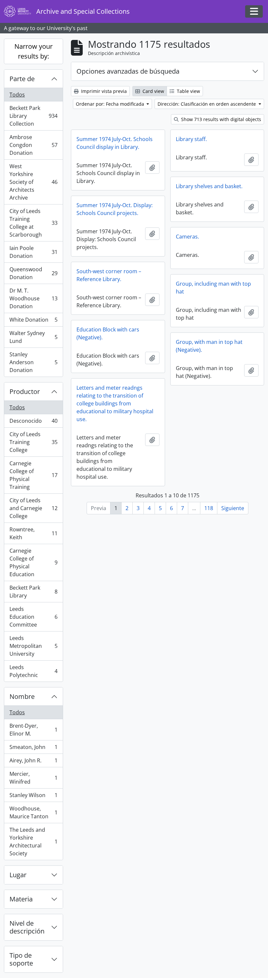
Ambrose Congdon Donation (33, 144)
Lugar (17, 874)
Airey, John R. (33, 762)
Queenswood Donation (33, 273)
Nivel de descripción (26, 927)
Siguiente (232, 508)
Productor (24, 391)
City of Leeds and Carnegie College (33, 508)
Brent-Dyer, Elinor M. (33, 729)
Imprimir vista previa (103, 91)
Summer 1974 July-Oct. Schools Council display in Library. (114, 143)
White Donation (33, 321)
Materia (21, 899)
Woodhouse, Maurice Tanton (33, 812)
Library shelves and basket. (209, 186)
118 (208, 508)
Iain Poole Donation (33, 251)
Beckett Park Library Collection (33, 115)
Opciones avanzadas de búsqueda (127, 71)
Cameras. (187, 236)
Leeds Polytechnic (33, 671)
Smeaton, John (33, 748)
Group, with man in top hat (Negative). (209, 345)
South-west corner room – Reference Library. (108, 275)
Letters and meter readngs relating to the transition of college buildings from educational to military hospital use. (114, 403)
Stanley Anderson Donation (33, 362)
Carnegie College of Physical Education (33, 562)
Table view (188, 91)
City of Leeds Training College (33, 442)
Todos (17, 94)
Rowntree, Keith (33, 533)
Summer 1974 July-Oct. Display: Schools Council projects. (114, 209)
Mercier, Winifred (33, 777)
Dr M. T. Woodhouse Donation (33, 298)
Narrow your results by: (33, 51)
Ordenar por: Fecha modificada (110, 104)
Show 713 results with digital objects (220, 119)
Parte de (22, 78)
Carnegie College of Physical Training (33, 475)
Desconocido (33, 422)
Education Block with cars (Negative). (107, 333)
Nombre (22, 696)
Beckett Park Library (33, 591)
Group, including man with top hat (213, 287)
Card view (152, 91)
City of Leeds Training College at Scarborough (33, 222)
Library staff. (191, 139)
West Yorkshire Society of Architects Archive (33, 182)
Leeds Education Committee (33, 616)
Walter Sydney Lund (33, 337)
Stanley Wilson (33, 796)
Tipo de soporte (21, 959)
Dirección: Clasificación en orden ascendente (207, 104)
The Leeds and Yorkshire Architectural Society (33, 841)
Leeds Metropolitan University (33, 645)
